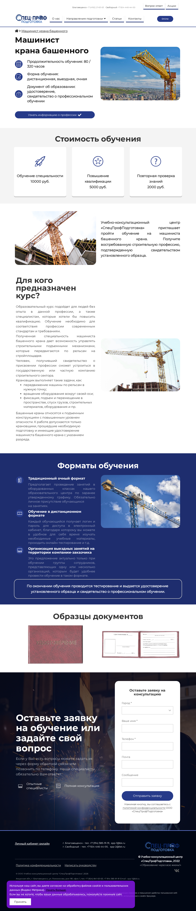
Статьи (117, 18)
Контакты (134, 18)
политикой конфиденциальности (144, 807)
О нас (56, 18)
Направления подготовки (84, 18)
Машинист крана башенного (44, 31)
